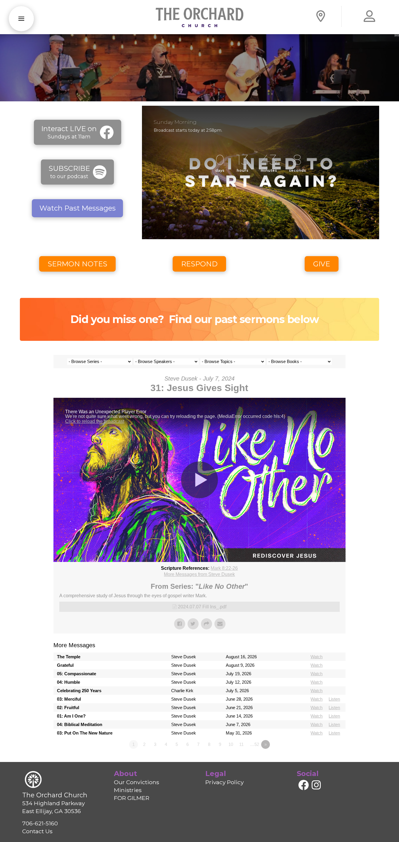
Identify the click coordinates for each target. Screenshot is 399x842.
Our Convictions (136, 782)
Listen (334, 699)
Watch (316, 656)
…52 (254, 744)
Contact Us (37, 831)
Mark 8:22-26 (224, 568)
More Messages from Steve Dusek (199, 574)
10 (230, 744)
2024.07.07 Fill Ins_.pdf (202, 606)
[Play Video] (199, 479)
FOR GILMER (131, 797)
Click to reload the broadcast (94, 421)
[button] (21, 18)
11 (241, 744)
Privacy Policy (224, 782)
